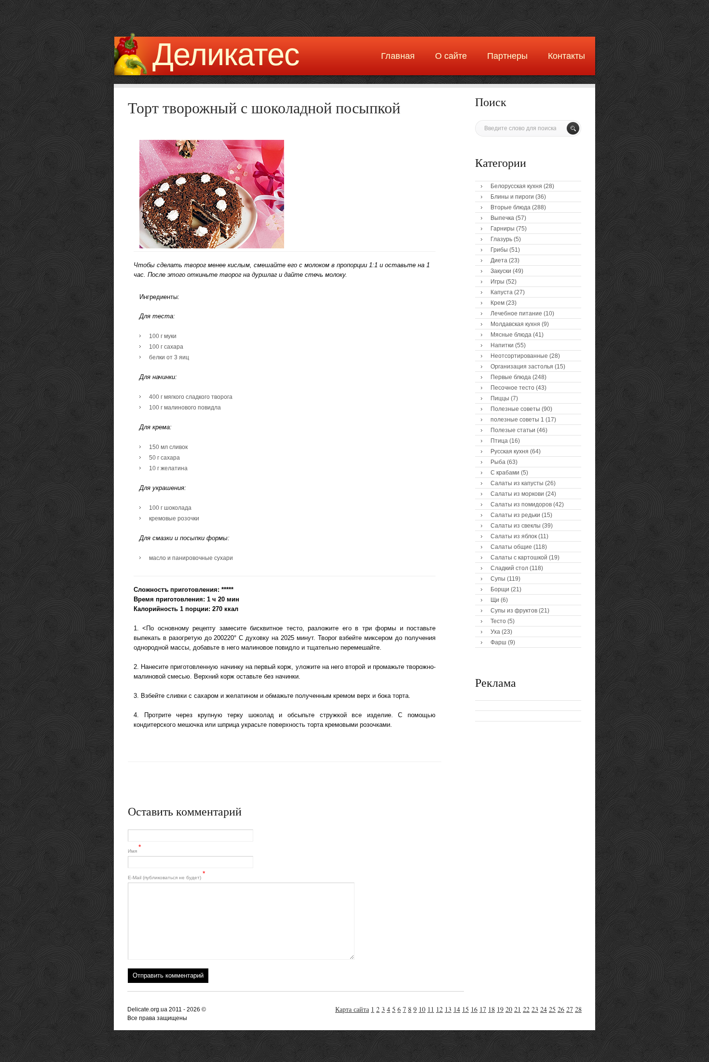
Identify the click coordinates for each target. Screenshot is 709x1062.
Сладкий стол (509, 568)
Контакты (566, 56)
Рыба (498, 462)
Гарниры (503, 228)
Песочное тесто (512, 387)
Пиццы (500, 398)
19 (500, 1009)
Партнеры (507, 56)
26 (561, 1009)
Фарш (498, 642)
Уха (495, 631)
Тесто (498, 621)
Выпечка (502, 218)
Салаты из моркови (517, 493)
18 (491, 1009)
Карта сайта (352, 1009)
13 (448, 1009)
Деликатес (226, 54)
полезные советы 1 (517, 419)
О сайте (451, 56)
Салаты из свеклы (516, 525)
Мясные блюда (511, 334)
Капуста (502, 292)
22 (526, 1009)
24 (543, 1009)
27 (569, 1009)
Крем (497, 303)
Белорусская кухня (516, 186)
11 (430, 1009)
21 (517, 1009)
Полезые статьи (513, 430)
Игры (497, 281)
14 (456, 1009)
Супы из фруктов (514, 610)
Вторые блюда (511, 207)
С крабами (505, 472)
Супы (498, 578)
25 (552, 1009)
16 (474, 1009)
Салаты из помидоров (521, 504)
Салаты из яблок (514, 536)
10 (422, 1009)
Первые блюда (511, 377)
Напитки (502, 345)
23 (535, 1009)
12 (439, 1009)
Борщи (500, 589)
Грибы (499, 249)
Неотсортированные (519, 356)
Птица (499, 440)
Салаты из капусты (517, 483)
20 (508, 1009)
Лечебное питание (516, 313)
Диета (499, 260)
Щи (495, 600)
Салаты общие (511, 547)
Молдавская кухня (515, 324)
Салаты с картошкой (519, 557)
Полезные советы (515, 409)
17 (482, 1009)
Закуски (501, 271)
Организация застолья (522, 366)
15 (465, 1009)
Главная (398, 56)
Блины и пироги (512, 196)
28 (578, 1009)
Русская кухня (510, 451)
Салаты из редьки (515, 515)
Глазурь (501, 239)
